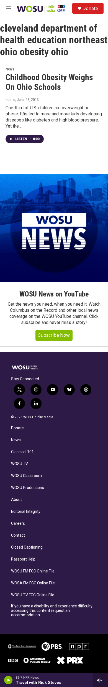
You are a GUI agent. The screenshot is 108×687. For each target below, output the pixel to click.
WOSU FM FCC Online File (33, 571)
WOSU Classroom (26, 476)
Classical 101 (22, 452)
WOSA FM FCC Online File (33, 583)
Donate (90, 8)
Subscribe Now (54, 335)
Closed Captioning (27, 547)
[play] (8, 680)
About (16, 500)
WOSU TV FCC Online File (32, 595)
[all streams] (100, 680)
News (10, 69)
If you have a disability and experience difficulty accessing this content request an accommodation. (51, 610)
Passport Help (23, 559)
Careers (18, 523)
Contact (18, 535)
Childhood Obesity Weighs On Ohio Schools (49, 82)
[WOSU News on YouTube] (54, 228)
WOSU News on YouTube (54, 294)
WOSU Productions (27, 488)
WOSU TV (19, 464)
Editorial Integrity (25, 511)
